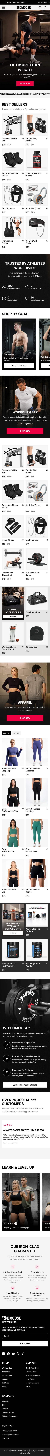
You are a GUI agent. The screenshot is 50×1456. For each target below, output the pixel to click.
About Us (5, 1401)
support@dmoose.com (10, 1435)
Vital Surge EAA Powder (33, 964)
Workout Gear (7, 1368)
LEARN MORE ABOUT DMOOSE (25, 1085)
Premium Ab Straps (7, 242)
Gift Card (5, 1383)
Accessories (6, 1372)
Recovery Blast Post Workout (9, 964)
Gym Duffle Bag (33, 612)
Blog (3, 1405)
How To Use (30, 1379)
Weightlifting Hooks (31, 139)
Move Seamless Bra (9, 890)
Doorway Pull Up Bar (9, 139)
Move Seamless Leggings (33, 769)
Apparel (5, 1379)
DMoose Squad (8, 1412)
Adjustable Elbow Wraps (10, 174)
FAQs (28, 1387)
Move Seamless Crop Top (9, 769)
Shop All (5, 1387)
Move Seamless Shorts (33, 890)
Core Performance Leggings (32, 850)
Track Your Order (32, 1368)
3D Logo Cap (32, 647)
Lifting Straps (8, 540)
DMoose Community (9, 1416)
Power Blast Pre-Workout (33, 930)
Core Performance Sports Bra (8, 850)
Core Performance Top (10, 810)
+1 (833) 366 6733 (9, 1431)
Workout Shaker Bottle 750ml (9, 648)
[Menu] (3, 7)
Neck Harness (8, 208)
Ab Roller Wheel (33, 208)
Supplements (7, 1375)
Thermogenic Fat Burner (33, 174)
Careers (5, 1409)
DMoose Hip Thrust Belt (7, 573)
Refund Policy (31, 1372)
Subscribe (25, 1343)
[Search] (40, 7)
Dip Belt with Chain (31, 242)
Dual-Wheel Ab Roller (32, 573)
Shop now (25, 83)
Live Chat (5, 1438)
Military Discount (32, 1383)
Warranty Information (34, 1375)
